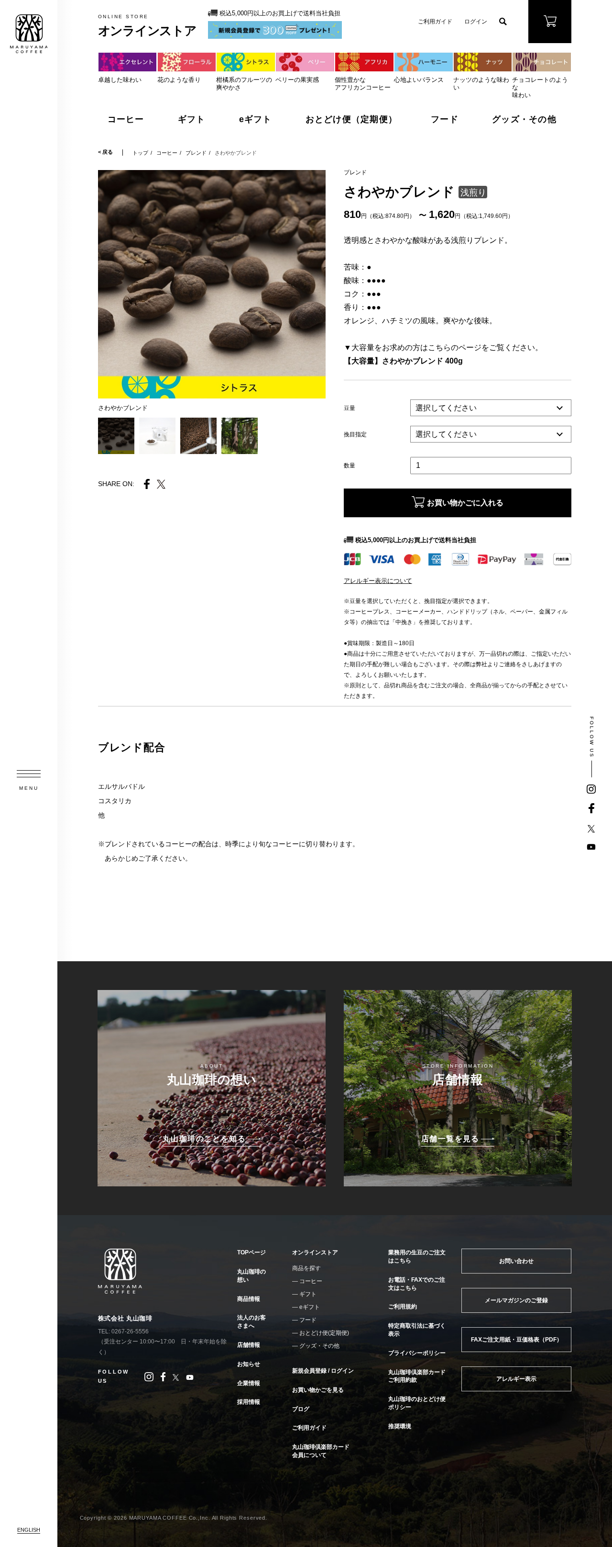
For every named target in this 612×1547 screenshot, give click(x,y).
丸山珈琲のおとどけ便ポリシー (417, 1403)
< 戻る (105, 152)
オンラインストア (315, 1252)
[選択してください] (490, 434)
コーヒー (126, 119)
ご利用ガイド (435, 21)
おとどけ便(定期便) (324, 1333)
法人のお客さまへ (251, 1321)
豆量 (349, 408)
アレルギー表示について (378, 580)
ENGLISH (28, 1530)
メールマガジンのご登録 (516, 1300)
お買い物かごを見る (318, 1390)
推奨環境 (399, 1426)
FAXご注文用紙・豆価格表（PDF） (516, 1339)
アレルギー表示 (516, 1379)
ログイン (475, 21)
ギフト (192, 119)
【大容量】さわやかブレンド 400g (403, 361)
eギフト (255, 119)
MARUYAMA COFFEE (28, 33)
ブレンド (196, 153)
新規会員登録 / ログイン (323, 1370)
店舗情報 (248, 1345)
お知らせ (248, 1364)
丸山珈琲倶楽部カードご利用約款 (417, 1376)
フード (445, 119)
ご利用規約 (402, 1306)
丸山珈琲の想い (251, 1275)
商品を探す (306, 1268)
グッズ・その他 (524, 119)
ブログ (300, 1409)
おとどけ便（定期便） (352, 119)
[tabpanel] (212, 284)
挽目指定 (355, 434)
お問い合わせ (516, 1261)
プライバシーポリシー (417, 1353)
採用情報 (248, 1402)
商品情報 (248, 1299)
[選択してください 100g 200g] (490, 408)
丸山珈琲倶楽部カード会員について (321, 1451)
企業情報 (248, 1383)
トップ (140, 153)
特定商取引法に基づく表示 (417, 1329)
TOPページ (251, 1252)
